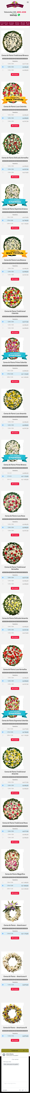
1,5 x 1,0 (9, 473)
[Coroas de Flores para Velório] (15, 4)
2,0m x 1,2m (10, 223)
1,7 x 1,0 (9, 476)
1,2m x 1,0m (11, 67)
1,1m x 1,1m (10, 933)
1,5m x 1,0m (11, 70)
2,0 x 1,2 (9, 479)
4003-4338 (21, 12)
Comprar (15, 74)
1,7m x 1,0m (10, 220)
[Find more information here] (15, 1070)
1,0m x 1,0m (11, 63)
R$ (25, 64)
